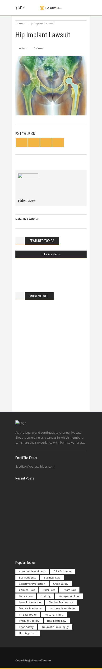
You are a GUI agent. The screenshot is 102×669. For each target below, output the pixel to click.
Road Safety (26, 627)
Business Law (52, 577)
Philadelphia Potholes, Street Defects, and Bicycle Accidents (60, 269)
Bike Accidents (51, 254)
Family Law (26, 596)
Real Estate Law (56, 620)
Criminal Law (27, 590)
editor (23, 48)
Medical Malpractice (61, 602)
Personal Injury (54, 614)
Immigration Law (69, 596)
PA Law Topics (28, 614)
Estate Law (69, 590)
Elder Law (49, 590)
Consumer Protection (32, 583)
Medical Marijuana (30, 608)
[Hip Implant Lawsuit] (28, 183)
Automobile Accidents (32, 571)
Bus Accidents (27, 577)
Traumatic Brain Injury (55, 627)
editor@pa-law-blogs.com (37, 466)
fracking (46, 596)
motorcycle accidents (62, 608)
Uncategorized (28, 633)
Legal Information (30, 602)
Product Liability (29, 620)
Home (19, 23)
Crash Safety (60, 583)
